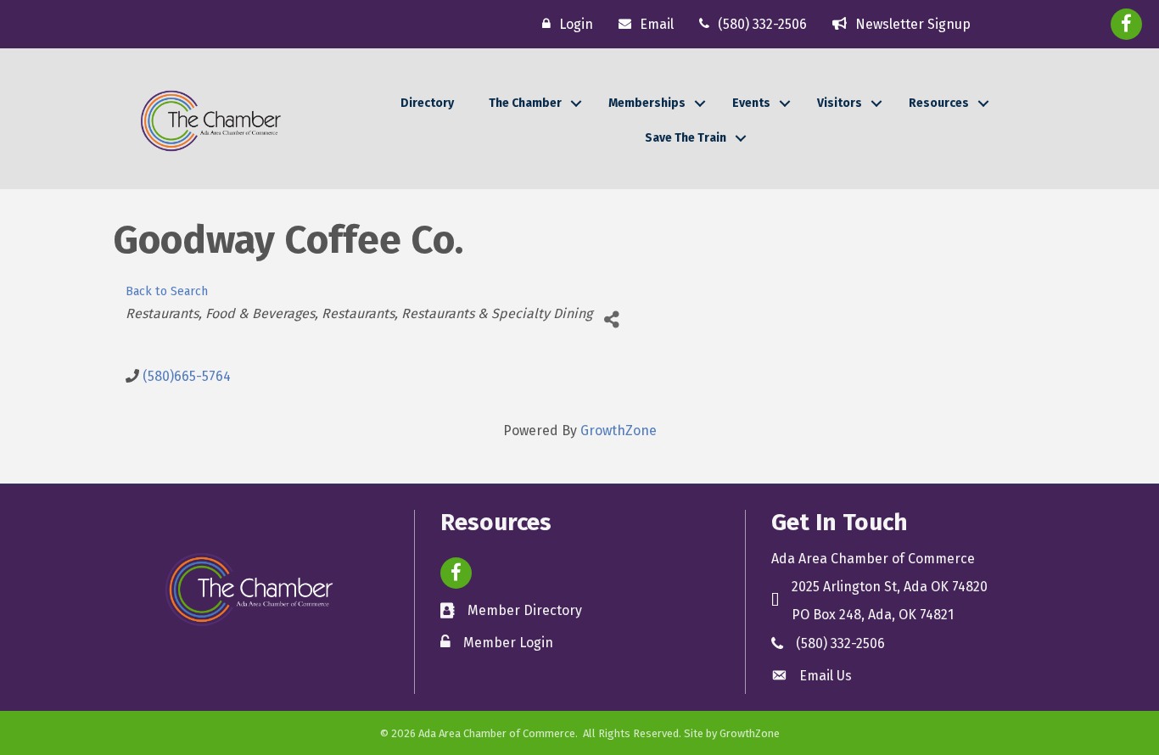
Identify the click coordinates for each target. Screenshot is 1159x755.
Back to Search (167, 291)
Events (751, 103)
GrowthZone (618, 430)
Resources (939, 103)
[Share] (611, 320)
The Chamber (525, 103)
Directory (427, 103)
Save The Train (685, 138)
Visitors (839, 103)
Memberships (647, 103)
